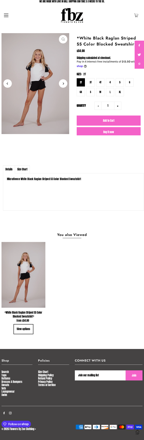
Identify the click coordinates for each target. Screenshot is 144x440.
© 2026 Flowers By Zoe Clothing (18, 429)
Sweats (5, 385)
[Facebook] (4, 413)
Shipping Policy (46, 375)
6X (81, 92)
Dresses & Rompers (12, 382)
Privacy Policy (45, 382)
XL (120, 92)
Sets (4, 388)
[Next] (63, 83)
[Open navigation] (6, 15)
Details (9, 169)
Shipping (81, 58)
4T (100, 82)
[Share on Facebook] (139, 45)
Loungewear (8, 392)
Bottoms (6, 378)
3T (91, 82)
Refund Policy (45, 378)
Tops (4, 375)
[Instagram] (10, 413)
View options (23, 329)
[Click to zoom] (63, 39)
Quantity (81, 106)
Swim (4, 395)
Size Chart (22, 169)
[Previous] (7, 83)
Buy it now (108, 132)
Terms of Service (47, 385)
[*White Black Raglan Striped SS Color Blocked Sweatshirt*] (23, 275)
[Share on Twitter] (139, 54)
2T (81, 82)
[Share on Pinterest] (139, 64)
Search (5, 372)
